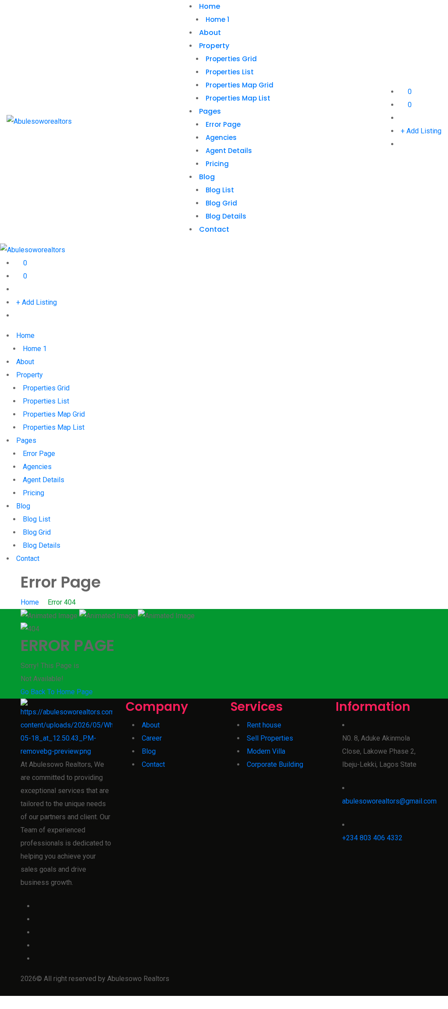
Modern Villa (266, 751)
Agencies (221, 137)
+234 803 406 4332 (372, 838)
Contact (214, 229)
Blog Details (226, 216)
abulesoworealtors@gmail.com (389, 801)
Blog (207, 177)
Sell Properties (270, 738)
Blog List (220, 190)
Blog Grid (221, 203)
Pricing (217, 163)
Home (209, 6)
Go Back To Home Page (57, 692)
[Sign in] (403, 118)
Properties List (230, 72)
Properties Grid (231, 58)
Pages (210, 111)
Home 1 (217, 19)
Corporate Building (275, 764)
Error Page (223, 124)
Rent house (264, 725)
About (210, 33)
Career (152, 738)
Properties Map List (238, 98)
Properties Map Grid (239, 85)
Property (214, 46)
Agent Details (229, 150)
